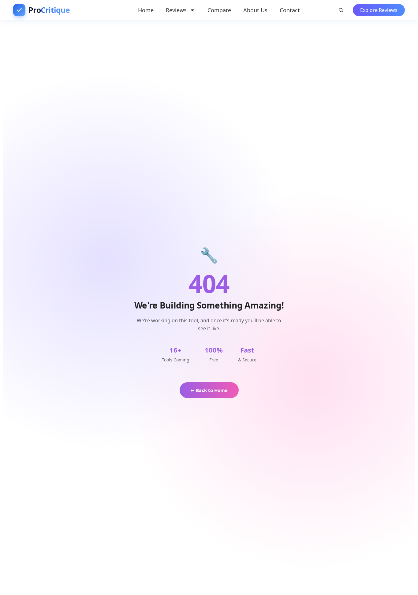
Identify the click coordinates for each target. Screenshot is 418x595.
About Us (255, 10)
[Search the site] (340, 10)
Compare (219, 10)
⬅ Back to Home (209, 390)
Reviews (176, 10)
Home (146, 10)
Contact (290, 10)
